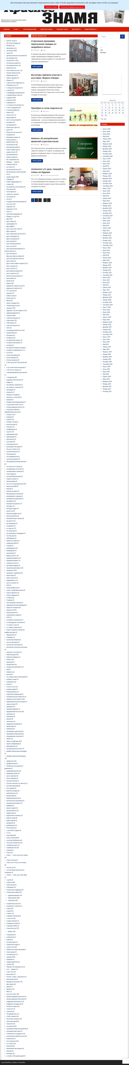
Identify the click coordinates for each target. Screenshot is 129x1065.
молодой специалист (13, 503)
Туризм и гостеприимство (15, 967)
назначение (10, 553)
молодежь (10, 501)
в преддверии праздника (14, 93)
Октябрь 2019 (107, 332)
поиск (8, 684)
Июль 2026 (106, 131)
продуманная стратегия (14, 736)
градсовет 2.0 (11, 209)
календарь (10, 390)
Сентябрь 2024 (108, 186)
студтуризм (10, 935)
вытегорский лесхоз (13, 169)
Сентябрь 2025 (108, 156)
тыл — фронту (11, 969)
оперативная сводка (13, 615)
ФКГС (8, 991)
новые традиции (12, 595)
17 (109, 110)
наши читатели (11, 578)
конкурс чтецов (12, 422)
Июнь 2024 (106, 193)
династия (10, 281)
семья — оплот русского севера (17, 855)
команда (9, 417)
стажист (9, 913)
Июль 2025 (106, 161)
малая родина (11, 481)
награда (9, 546)
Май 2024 (106, 196)
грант (8, 211)
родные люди (11, 818)
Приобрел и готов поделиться (46, 108)
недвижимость (11, 580)
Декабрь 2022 (107, 238)
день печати (10, 246)
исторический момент (14, 343)
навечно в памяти (12, 541)
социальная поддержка (14, 890)
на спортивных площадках (15, 533)
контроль (9, 427)
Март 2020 (106, 320)
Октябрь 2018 (107, 362)
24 (109, 112)
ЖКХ (44, 50)
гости (8, 199)
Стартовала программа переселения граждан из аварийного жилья (43, 44)
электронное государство (15, 1034)
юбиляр (9, 1051)
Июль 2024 (106, 191)
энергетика (10, 1038)
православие (11, 704)
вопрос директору (12, 149)
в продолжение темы (13, 95)
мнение (9, 489)
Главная (6, 29)
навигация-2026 (12, 543)
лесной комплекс (12, 451)
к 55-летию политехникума (15, 367)
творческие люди (12, 944)
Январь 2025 (107, 176)
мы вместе (10, 521)
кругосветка (10, 439)
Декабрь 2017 (107, 386)
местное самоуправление (51, 175)
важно (8, 112)
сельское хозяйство (13, 843)
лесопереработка (12, 456)
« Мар (101, 119)
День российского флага (14, 256)
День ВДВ (10, 226)
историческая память (13, 340)
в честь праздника (12, 107)
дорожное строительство (15, 286)
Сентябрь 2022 (108, 245)
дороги (9, 283)
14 (123, 107)
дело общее (10, 221)
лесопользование (12, 459)
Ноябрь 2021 (107, 270)
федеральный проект (13, 982)
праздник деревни (12, 709)
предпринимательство (14, 711)
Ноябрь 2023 (107, 211)
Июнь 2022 (106, 253)
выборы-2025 (11, 164)
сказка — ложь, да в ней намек (17, 875)
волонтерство (11, 145)
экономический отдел (14, 1031)
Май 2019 (106, 344)
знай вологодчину (12, 318)
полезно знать (11, 687)
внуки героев (11, 140)
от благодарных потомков (15, 622)
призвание (10, 716)
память (9, 659)
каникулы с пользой (13, 397)
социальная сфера (13, 892)
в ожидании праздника (14, 88)
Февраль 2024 (107, 203)
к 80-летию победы (13, 370)
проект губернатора (13, 744)
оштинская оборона (13, 640)
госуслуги (10, 204)
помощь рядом (11, 689)
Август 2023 (107, 218)
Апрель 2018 (107, 376)
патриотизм (10, 664)
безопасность (11, 60)
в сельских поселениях (14, 105)
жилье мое (10, 298)
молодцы (10, 506)
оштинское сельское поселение (17, 647)
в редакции (10, 102)
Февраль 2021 (107, 292)
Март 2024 (106, 201)
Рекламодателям (29, 29)
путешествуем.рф (12, 786)
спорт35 (9, 911)
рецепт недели (11, 808)
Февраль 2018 (107, 381)
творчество (10, 947)
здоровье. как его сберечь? (15, 310)
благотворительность (13, 70)
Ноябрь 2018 (107, 359)
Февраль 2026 (107, 144)
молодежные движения (14, 498)
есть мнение (11, 291)
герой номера (11, 177)
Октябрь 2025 (107, 154)
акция (8, 53)
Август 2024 (107, 188)
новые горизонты (12, 593)
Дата (8, 219)
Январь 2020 (107, 324)
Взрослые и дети (12, 127)
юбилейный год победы (14, 1048)
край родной (10, 437)
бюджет (9, 80)
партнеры (10, 662)
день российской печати (14, 258)
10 (109, 107)
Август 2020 (107, 307)
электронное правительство (16, 1036)
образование (12, 898)
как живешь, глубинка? (14, 387)
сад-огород (10, 835)
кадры (9, 382)
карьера (9, 399)
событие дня (11, 885)
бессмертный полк (13, 65)
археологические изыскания (16, 55)
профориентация (12, 773)
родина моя (10, 813)
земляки (9, 315)
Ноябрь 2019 (107, 329)
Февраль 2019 (107, 352)
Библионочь (10, 68)
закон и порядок (12, 303)
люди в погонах (12, 479)
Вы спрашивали (12, 159)
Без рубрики (11, 58)
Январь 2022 (107, 265)
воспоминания (11, 154)
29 (102, 115)
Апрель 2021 (107, 287)
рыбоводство (11, 825)
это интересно (11, 1041)
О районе (10, 600)
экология (9, 1024)
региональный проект (13, 803)
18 (112, 110)
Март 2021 (106, 290)
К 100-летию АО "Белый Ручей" (17, 362)
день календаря (12, 236)
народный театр (12, 563)
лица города (10, 474)
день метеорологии (13, 244)
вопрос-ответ (11, 152)
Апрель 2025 (107, 168)
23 (105, 112)
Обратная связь (46, 29)
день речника (11, 253)
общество (46, 111)
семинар (9, 850)
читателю (10, 1011)
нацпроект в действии (14, 573)
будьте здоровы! (12, 78)
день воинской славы (13, 229)
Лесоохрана (10, 454)
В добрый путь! (12, 85)
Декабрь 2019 (107, 327)
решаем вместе (12, 810)
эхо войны (10, 1043)
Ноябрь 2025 (107, 151)
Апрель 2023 (107, 228)
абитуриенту (11, 48)
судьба (9, 939)
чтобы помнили (12, 1016)
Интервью (10, 335)
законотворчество (12, 305)
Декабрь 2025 (107, 149)
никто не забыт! (12, 583)
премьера (10, 714)
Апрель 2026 (107, 139)
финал (9, 986)
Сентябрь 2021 (107, 275)
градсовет (10, 206)
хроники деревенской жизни (16, 999)
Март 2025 (106, 171)
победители (10, 682)
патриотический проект (14, 667)
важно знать (10, 115)
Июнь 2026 (106, 134)
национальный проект (14, 568)
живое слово (11, 296)
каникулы (10, 392)
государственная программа (16, 201)
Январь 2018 (107, 384)
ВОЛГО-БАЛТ (11, 142)
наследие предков (12, 565)
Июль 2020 (106, 310)
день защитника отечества (15, 234)
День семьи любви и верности (16, 263)
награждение (11, 548)
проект (9, 739)
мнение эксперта (12, 491)
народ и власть (11, 555)
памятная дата (11, 654)
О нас (16, 29)
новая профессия (12, 588)
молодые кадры (12, 508)
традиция (10, 959)
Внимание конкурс (12, 137)
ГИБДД (9, 179)
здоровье (10, 308)
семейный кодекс (12, 845)
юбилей (9, 1046)
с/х (8, 833)
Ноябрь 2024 (107, 181)
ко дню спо (10, 414)
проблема (10, 729)
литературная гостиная (14, 469)
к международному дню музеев (17, 372)
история (9, 345)
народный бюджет (12, 560)
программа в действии (14, 731)
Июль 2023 (106, 221)
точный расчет (11, 954)
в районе (9, 98)
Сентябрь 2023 (108, 216)
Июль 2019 (106, 339)
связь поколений (12, 838)
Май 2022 (106, 255)
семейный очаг (11, 847)
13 (119, 107)
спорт (8, 908)
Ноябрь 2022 (107, 240)
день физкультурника (14, 271)
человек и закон (12, 1006)
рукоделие (10, 823)
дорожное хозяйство (13, 288)
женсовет (10, 293)
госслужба (10, 197)
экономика (10, 1026)
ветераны (10, 122)
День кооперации (12, 239)
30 (105, 115)
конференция (11, 429)
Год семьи (10, 189)
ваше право (10, 117)
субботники (10, 937)
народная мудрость (13, 558)
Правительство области (14, 699)
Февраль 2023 (107, 233)
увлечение (10, 974)
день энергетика (12, 273)
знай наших (10, 320)
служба (9, 880)
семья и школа (11, 860)
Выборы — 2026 (12, 162)
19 (116, 110)
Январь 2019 (107, 354)
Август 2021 (106, 277)
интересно (10, 338)
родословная (11, 820)
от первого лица (12, 625)
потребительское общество (16, 697)
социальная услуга (13, 903)
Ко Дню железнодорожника (15, 402)
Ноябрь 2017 (107, 389)
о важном (10, 598)
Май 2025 (106, 166)
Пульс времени (12, 778)
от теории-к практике (13, 627)
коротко (9, 432)
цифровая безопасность (14, 1001)
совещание (10, 887)
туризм (45, 81)
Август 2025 (107, 159)
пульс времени (11, 776)
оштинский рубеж (12, 642)
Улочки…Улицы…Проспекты (16, 977)
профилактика (11, 763)
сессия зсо (10, 867)
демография (10, 224)
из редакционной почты (14, 330)
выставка (10, 167)
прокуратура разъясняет (14, 748)
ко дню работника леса (14, 404)
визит (8, 130)
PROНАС (9, 45)
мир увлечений (11, 486)
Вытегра (103, 52)
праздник (9, 706)
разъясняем (10, 796)
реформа (9, 805)
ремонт (10, 931)
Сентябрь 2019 (107, 334)
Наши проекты (90, 29)
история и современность (15, 350)
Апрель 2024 (107, 198)
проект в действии (12, 741)
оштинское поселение (14, 645)
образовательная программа (16, 605)
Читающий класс (12, 1014)
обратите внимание (13, 607)
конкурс (9, 419)
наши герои (10, 575)
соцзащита (11, 900)
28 (123, 112)
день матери (11, 241)
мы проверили (11, 523)
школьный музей (12, 1021)
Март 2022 (106, 260)
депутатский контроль (14, 276)
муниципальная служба (14, 518)
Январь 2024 (107, 206)
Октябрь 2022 (107, 243)
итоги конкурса (11, 357)
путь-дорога (10, 788)
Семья (9, 852)
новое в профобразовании (15, 590)
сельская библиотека (13, 840)
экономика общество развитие (16, 1029)
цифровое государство (14, 1004)
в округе (9, 90)
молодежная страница (14, 496)
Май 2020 (106, 315)
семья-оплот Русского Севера (16, 862)
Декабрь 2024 (107, 178)
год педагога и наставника (15, 187)
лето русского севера (13, 466)
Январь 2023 (107, 235)
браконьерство (11, 75)
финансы (9, 989)
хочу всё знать (11, 994)
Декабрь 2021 (107, 267)
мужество (10, 511)
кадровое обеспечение (14, 380)
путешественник (12, 781)
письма (9, 674)
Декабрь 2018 (107, 357)
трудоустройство (12, 962)
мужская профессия (13, 513)
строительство (11, 928)
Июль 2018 (106, 369)
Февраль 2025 (107, 173)
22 (102, 112)
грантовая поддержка (13, 214)
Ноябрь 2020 (107, 300)
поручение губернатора (14, 694)
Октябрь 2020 (107, 302)
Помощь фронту (12, 692)
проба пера (10, 726)
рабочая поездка (12, 791)
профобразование (12, 771)
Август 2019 (106, 337)
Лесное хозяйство (12, 449)
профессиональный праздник (16, 756)
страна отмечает (12, 921)
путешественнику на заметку (16, 783)
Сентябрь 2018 (107, 364)
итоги (8, 352)
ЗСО (8, 328)
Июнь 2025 (106, 164)
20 (119, 110)
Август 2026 (107, 129)
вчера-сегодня (11, 157)
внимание (10, 135)
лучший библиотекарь (14, 476)
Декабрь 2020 (107, 297)
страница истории (12, 923)
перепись (10, 672)
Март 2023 (106, 230)
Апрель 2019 (107, 347)
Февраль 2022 (107, 263)
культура (9, 442)
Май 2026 (106, 136)
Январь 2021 (107, 295)
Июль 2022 (106, 250)
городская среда (12, 194)
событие (9, 882)
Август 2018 (106, 366)
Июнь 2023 (106, 223)
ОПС (8, 617)
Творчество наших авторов (15, 949)
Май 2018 (106, 374)
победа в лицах (12, 679)
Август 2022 (107, 248)
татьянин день (11, 942)
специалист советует (13, 906)
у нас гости (10, 972)
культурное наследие (13, 447)
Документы (76, 29)
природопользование (13, 724)
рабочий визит (11, 793)
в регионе (10, 100)
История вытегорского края (15, 348)
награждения (11, 550)
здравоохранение (12, 313)
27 (119, 112)
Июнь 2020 (106, 312)
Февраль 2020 (107, 322)
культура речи (11, 444)
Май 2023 (106, 225)
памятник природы (13, 657)
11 (112, 107)
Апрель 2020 (107, 317)
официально (11, 635)
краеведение (11, 434)
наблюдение (11, 538)
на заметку (10, 528)
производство (11, 746)
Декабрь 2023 (107, 208)
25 (112, 112)
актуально (10, 50)
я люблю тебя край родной (15, 1056)
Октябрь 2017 (107, 391)
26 (116, 112)
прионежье (10, 721)
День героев (10, 231)
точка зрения (11, 952)
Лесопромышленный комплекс (17, 461)
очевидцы (10, 637)
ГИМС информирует (13, 182)
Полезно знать (62, 29)
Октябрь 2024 (107, 183)
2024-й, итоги (11, 41)
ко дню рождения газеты (14, 407)
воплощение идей (12, 147)
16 (105, 110)
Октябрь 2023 (107, 213)
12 (115, 107)
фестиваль (10, 984)
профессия (10, 761)
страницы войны (12, 926)
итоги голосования (12, 355)
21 (122, 110)
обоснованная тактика (14, 603)
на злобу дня (11, 531)
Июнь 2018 (106, 371)
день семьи (10, 261)
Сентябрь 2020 (108, 305)
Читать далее (37, 66)
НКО (8, 585)
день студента (11, 266)
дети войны (10, 278)
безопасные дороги (13, 63)
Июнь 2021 (106, 282)
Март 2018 (106, 379)
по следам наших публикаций (16, 677)
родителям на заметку (14, 815)
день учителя (11, 268)
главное (9, 184)
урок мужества (11, 979)
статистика (10, 918)
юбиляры (10, 1053)
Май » (105, 119)
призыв (9, 719)
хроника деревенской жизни (16, 996)
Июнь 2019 (106, 342)
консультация (11, 424)
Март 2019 (106, 349)
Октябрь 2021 (107, 272)
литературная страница (14, 471)
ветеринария (11, 125)
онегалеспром (11, 612)
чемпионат (10, 1009)
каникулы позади (12, 395)
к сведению (10, 377)
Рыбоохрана (11, 828)
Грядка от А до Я (12, 216)
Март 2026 (106, 141)
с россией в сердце (13, 830)
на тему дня (10, 536)
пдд (8, 669)
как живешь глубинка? (14, 385)
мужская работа (12, 516)
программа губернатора (14, 734)
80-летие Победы (12, 43)
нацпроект (10, 570)
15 (102, 110)
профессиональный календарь (17, 751)
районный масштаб (13, 798)
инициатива (10, 333)
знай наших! (10, 323)
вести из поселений (13, 120)
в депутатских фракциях (15, 83)
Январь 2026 (107, 146)
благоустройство (12, 73)
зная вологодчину (12, 325)
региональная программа (15, 801)
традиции (10, 957)
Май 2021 (106, 285)
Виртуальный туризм (13, 132)
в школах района (12, 110)
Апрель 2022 (107, 258)
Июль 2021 (106, 280)
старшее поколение (13, 916)
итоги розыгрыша (12, 360)
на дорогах (10, 526)
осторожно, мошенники (14, 620)
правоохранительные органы (16, 702)
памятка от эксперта (13, 652)
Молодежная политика (14, 494)
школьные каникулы (13, 1019)
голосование (11, 192)
